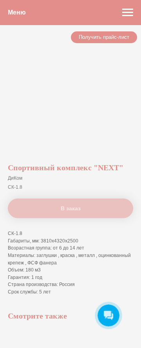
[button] (104, 37)
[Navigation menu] (127, 12)
